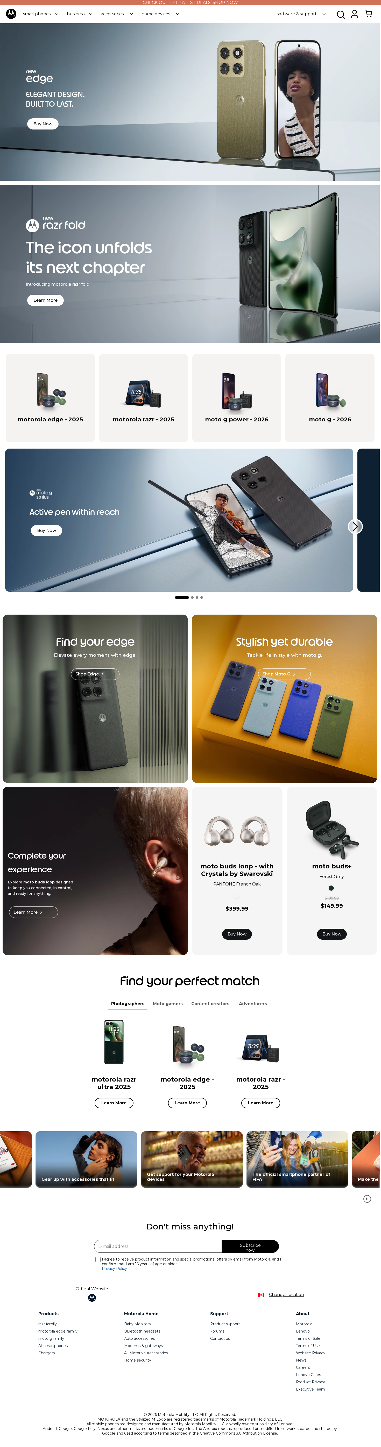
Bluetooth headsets (142, 1331)
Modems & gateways (143, 1345)
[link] (368, 16)
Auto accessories (139, 1338)
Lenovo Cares (308, 1374)
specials (24, 428)
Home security (137, 1360)
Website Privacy (310, 1353)
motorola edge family (57, 1331)
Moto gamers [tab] (168, 1003)
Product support (225, 1324)
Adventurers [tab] (253, 1003)
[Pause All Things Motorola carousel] (367, 1199)
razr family (47, 1324)
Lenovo (303, 1331)
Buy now (72, 428)
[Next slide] (355, 526)
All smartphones (53, 1345)
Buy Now (237, 934)
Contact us (220, 1338)
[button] (41, 14)
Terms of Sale (308, 1338)
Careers (303, 1367)
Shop (87, 674)
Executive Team (310, 1389)
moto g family (51, 1338)
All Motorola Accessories (146, 1353)
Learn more (84, 1159)
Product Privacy (310, 1382)
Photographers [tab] (127, 1003)
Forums (217, 1331)
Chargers (46, 1353)
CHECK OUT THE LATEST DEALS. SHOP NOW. (190, 2)
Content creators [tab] (210, 1003)
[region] (190, 1169)
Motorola (304, 1324)
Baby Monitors (137, 1324)
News (301, 1360)
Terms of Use (308, 1345)
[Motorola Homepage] (11, 17)
